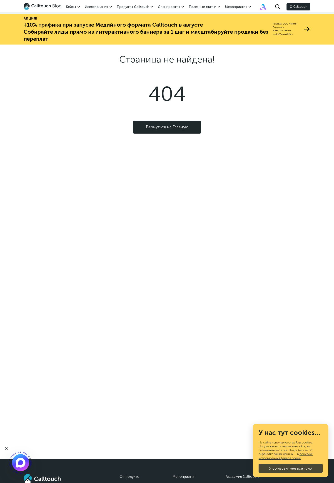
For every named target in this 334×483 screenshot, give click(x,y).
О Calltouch (298, 7)
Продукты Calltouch (133, 7)
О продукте (129, 476)
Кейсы (71, 7)
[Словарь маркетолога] (263, 7)
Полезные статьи (202, 7)
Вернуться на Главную (167, 126)
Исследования (96, 7)
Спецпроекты (169, 7)
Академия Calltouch (242, 476)
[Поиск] (277, 6)
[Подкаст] (20, 462)
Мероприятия (236, 7)
